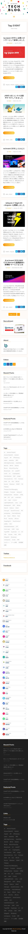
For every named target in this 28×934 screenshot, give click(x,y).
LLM (21, 502)
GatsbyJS (19, 492)
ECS (13, 481)
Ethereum (12, 484)
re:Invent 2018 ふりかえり (14, 148)
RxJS (5, 518)
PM (22, 510)
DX (9, 481)
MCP (14, 505)
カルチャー (7, 542)
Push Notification (16, 513)
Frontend (22, 84)
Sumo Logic (7, 529)
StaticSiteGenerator (9, 526)
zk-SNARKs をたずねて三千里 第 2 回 (13, 429)
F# (22, 484)
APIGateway (16, 457)
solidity (6, 524)
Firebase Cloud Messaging (11, 489)
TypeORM (6, 532)
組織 (5, 545)
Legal (9, 500)
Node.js (12, 508)
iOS (9, 497)
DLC (15, 479)
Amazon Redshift (8, 455)
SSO (10, 524)
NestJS (6, 508)
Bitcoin (6, 468)
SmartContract (16, 521)
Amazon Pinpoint (11, 452)
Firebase (6, 486)
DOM (5, 481)
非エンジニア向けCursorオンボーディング (14, 387)
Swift (13, 529)
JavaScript (18, 497)
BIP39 (11, 465)
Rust (19, 516)
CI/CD (5, 473)
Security (11, 518)
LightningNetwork (8, 502)
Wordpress (13, 537)
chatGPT (17, 471)
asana (5, 460)
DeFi (14, 476)
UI (19, 532)
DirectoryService (8, 479)
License (15, 500)
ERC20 (17, 481)
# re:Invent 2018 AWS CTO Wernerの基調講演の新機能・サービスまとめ (14, 262)
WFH (19, 534)
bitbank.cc (6, 817)
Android (17, 455)
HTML (21, 494)
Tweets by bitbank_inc (9, 557)
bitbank (12, 84)
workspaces (7, 539)
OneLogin (6, 510)
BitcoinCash (7, 471)
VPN (5, 534)
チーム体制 (14, 542)
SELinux (17, 518)
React (8, 516)
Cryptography (16, 473)
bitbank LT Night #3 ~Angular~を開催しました (14, 204)
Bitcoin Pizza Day (13, 468)
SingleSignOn (7, 521)
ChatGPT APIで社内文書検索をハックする (14, 407)
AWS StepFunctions (9, 463)
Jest (5, 500)
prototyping (7, 513)
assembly (11, 460)
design (19, 476)
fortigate (6, 492)
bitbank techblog (16, 929)
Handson (16, 494)
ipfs (12, 497)
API (11, 457)
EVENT (17, 84)
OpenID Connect (15, 510)
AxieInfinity (19, 463)
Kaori (9, 101)
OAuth (17, 508)
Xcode (13, 539)
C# (12, 471)
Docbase (20, 479)
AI (4, 452)
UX (22, 532)
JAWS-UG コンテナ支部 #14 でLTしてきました (14, 96)
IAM (5, 497)
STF (17, 526)
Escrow (6, 484)
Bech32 (6, 465)
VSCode (10, 534)
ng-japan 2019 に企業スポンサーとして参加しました (14, 39)
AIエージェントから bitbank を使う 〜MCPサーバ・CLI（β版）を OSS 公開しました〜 (14, 379)
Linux (16, 502)
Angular (8, 84)
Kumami (10, 43)
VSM (15, 534)
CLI (10, 473)
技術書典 (21, 542)
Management (7, 505)
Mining (18, 505)
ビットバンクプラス (8, 820)
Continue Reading (8, 78)
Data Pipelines (7, 476)
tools (17, 529)
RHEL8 (14, 516)
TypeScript (14, 532)
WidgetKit (6, 537)
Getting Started (8, 494)
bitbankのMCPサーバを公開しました (13, 401)
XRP (18, 539)
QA (5, 516)
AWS (11, 140)
